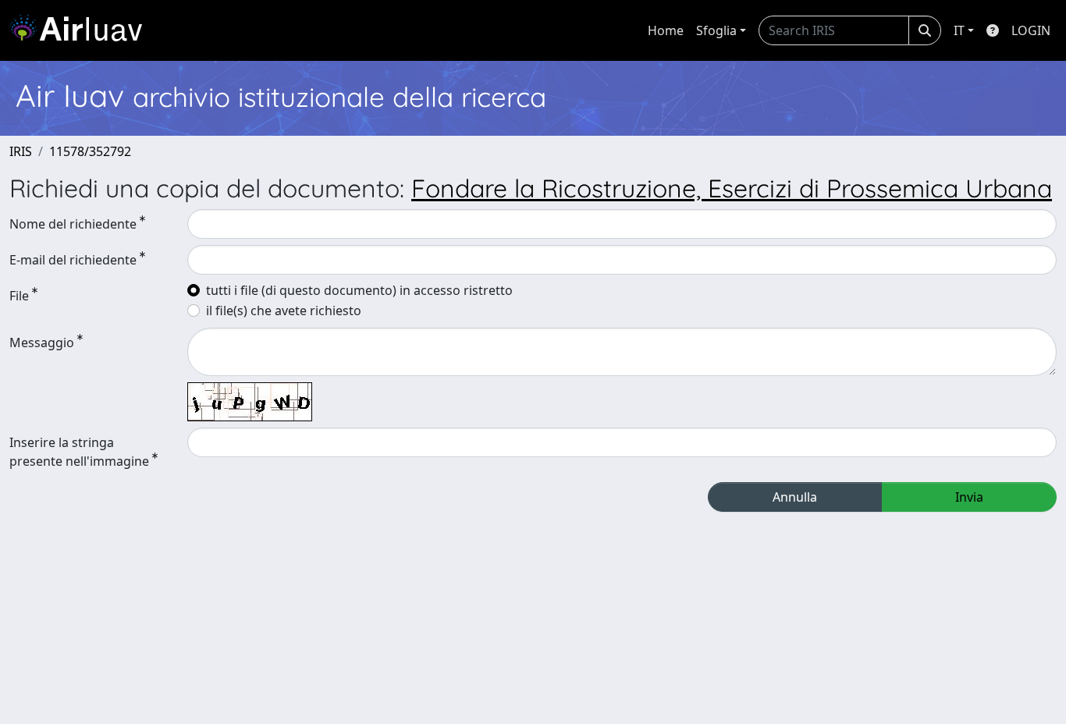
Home (666, 30)
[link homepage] (82, 30)
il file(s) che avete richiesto (283, 310)
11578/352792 (90, 151)
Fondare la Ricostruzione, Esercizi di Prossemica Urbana (731, 188)
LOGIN (1030, 30)
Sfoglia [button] (716, 30)
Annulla (795, 497)
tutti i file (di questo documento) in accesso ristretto (359, 290)
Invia (969, 497)
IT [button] (959, 30)
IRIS (20, 151)
